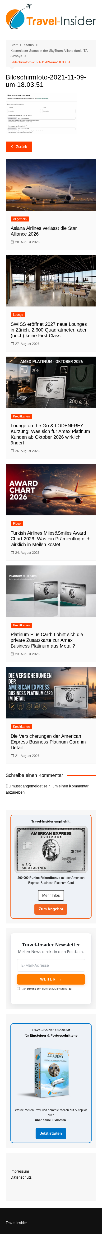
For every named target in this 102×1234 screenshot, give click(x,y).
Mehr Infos (51, 895)
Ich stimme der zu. (47, 988)
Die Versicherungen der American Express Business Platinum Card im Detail (48, 741)
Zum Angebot (51, 909)
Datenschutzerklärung (54, 988)
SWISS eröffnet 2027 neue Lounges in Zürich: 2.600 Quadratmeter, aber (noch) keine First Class (49, 330)
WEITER (51, 979)
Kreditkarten (21, 416)
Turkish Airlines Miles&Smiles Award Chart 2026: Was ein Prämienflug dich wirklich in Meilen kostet (50, 538)
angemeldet (32, 786)
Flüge (17, 523)
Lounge (18, 314)
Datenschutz (21, 1177)
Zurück (21, 147)
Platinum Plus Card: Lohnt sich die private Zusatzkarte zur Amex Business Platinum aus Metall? (47, 640)
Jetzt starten (51, 1133)
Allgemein (20, 219)
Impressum (19, 1171)
